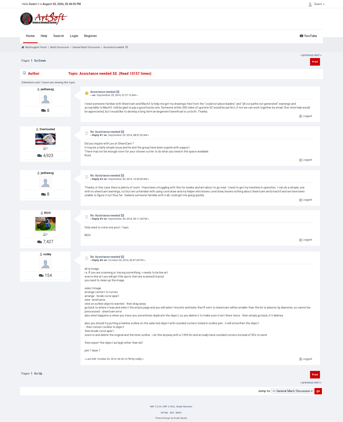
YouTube (310, 36)
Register (90, 36)
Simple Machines (184, 406)
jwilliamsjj (47, 89)
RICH (47, 212)
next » (318, 55)
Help (44, 36)
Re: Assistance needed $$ (107, 131)
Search (58, 36)
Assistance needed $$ (104, 91)
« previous (306, 55)
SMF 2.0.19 (155, 406)
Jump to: (264, 391)
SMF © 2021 (169, 406)
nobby (47, 254)
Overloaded (47, 129)
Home (30, 36)
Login (74, 36)
